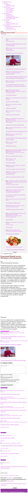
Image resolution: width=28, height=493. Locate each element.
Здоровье (5, 3)
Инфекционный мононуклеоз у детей (15, 177)
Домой (2, 253)
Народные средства (10, 5)
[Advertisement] (11, 306)
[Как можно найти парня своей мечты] (16, 183)
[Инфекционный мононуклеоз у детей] (16, 173)
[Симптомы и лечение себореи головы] (16, 121)
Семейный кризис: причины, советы (15, 209)
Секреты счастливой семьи (12, 23)
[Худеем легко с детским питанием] (5, 450)
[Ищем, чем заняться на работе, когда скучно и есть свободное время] (5, 462)
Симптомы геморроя (11, 108)
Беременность (9, 14)
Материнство (6, 13)
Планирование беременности (12, 17)
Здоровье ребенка (10, 16)
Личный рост (9, 22)
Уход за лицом (9, 9)
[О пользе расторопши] (16, 91)
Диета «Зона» (9, 227)
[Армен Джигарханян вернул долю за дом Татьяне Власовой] (16, 40)
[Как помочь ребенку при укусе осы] (15, 152)
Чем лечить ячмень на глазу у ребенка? (15, 169)
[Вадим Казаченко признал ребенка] (16, 49)
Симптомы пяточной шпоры (13, 114)
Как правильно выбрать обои (13, 203)
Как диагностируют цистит (8, 438)
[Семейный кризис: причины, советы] (15, 205)
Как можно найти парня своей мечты (15, 187)
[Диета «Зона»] (16, 223)
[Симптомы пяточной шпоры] (13, 110)
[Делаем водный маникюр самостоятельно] (10, 443)
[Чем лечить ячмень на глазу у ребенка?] (15, 165)
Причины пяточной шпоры (12, 101)
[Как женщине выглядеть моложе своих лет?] (16, 127)
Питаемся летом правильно (12, 233)
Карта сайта (11, 481)
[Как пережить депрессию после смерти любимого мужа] (16, 190)
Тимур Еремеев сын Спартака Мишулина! (16, 69)
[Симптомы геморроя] (14, 104)
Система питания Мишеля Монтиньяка (15, 249)
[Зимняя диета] (14, 215)
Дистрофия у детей (10, 162)
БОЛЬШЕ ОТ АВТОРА (14, 331)
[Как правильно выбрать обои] (16, 198)
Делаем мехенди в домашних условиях (10, 475)
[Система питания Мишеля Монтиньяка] (13, 245)
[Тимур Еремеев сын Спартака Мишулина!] (13, 65)
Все (6, 90)
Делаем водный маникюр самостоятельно (12, 445)
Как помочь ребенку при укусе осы (14, 156)
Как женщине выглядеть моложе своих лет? (16, 131)
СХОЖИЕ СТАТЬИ (5, 331)
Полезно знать (6, 20)
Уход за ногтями (9, 10)
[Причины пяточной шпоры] (16, 97)
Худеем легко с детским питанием (10, 453)
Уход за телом (9, 12)
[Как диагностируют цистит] (6, 435)
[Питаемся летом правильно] (13, 229)
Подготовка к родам (10, 18)
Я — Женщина (10, 478)
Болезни (8, 4)
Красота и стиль (6, 7)
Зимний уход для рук (11, 146)
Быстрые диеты (9, 27)
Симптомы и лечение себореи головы (15, 125)
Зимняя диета (9, 219)
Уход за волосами (10, 8)
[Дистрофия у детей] (11, 158)
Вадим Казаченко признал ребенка (14, 53)
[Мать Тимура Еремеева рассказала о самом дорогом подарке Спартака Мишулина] (16, 72)
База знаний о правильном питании (13, 26)
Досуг (7, 21)
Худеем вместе (6, 25)
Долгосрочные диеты (11, 29)
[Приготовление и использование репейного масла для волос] (14, 134)
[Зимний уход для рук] (11, 142)
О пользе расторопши (11, 95)
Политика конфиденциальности (8, 483)
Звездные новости (7, 1)
